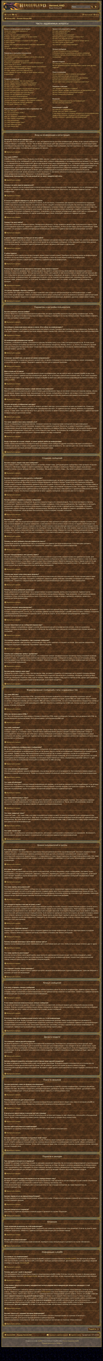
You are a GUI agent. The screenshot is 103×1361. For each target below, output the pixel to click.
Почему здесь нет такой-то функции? (64, 111)
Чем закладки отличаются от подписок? (65, 88)
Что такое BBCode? (10, 111)
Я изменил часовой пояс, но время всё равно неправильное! (23, 62)
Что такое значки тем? (11, 126)
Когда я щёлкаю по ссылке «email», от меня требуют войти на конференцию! (24, 73)
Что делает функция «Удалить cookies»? (17, 48)
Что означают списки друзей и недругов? (66, 63)
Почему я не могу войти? (12, 38)
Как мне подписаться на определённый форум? (68, 92)
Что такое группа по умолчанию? (63, 42)
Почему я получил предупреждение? (16, 96)
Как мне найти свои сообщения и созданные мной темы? (71, 82)
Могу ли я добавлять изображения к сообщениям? (20, 116)
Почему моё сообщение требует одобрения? (18, 102)
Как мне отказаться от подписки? (63, 94)
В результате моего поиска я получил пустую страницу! (70, 78)
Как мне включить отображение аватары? (17, 68)
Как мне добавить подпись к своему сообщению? (20, 85)
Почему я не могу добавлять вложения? (17, 94)
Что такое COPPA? (10, 33)
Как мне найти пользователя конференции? (66, 80)
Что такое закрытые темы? (12, 124)
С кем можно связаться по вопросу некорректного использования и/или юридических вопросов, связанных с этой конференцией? (76, 114)
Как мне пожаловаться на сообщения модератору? (20, 98)
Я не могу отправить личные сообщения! (66, 51)
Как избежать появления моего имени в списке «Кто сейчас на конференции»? (24, 58)
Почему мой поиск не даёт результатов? (66, 76)
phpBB (11, 380)
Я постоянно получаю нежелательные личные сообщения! (71, 53)
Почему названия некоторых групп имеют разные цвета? (71, 40)
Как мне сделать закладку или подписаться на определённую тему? (74, 90)
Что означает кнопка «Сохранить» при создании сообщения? (23, 100)
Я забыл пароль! (9, 42)
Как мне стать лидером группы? (63, 38)
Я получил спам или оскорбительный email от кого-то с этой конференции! (72, 56)
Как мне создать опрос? (12, 86)
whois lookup (45, 1292)
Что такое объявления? (11, 120)
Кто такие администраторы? (61, 31)
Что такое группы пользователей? (63, 35)
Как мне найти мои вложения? (62, 102)
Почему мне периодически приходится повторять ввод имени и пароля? (24, 45)
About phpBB (24, 1263)
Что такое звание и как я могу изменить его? (18, 70)
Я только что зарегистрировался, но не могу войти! (20, 37)
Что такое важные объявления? (14, 118)
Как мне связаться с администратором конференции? (70, 117)
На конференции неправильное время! (16, 61)
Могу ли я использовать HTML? (14, 112)
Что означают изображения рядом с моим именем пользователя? (25, 66)
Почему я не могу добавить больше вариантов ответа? (22, 88)
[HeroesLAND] (25, 6)
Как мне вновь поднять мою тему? (15, 104)
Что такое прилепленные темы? (14, 122)
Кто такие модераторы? (60, 33)
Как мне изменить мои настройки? (15, 55)
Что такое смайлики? (11, 114)
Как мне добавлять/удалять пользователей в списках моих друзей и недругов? (74, 66)
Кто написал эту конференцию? (63, 109)
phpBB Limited (71, 1259)
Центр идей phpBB (30, 1276)
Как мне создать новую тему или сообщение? (19, 81)
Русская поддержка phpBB (71, 1341)
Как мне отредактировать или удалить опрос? (19, 90)
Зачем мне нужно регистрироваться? (16, 31)
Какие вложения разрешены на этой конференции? (69, 101)
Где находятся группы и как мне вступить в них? (68, 37)
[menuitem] (14, 14)
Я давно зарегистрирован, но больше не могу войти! (21, 40)
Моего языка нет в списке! (12, 64)
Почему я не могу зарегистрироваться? (17, 35)
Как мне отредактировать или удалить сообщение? (20, 83)
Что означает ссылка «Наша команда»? (65, 44)
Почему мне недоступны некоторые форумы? (19, 92)
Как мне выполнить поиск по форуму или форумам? (69, 74)
